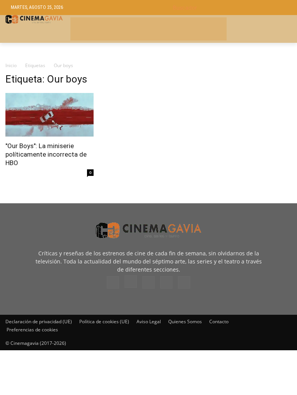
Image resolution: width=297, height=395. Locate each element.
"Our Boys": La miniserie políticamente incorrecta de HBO (46, 154)
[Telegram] (148, 282)
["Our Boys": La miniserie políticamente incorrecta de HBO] (49, 115)
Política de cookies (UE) (104, 321)
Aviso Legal (149, 321)
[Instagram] (131, 281)
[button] (229, 8)
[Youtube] (184, 282)
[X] (166, 282)
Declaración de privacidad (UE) (38, 321)
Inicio (11, 65)
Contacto (219, 321)
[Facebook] (113, 282)
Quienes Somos (185, 321)
